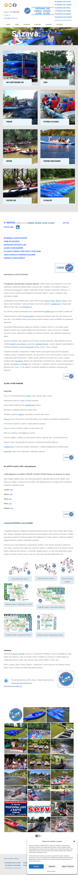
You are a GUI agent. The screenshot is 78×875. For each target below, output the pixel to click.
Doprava (9, 161)
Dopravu (7, 419)
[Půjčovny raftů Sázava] (39, 746)
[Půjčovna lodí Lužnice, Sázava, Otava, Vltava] (27, 11)
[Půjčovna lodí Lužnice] (16, 715)
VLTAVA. (51, 223)
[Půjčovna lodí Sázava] (39, 730)
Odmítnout (52, 866)
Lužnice (47, 301)
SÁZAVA (38, 223)
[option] (39, 36)
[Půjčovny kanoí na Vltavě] (62, 777)
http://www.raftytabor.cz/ (13, 686)
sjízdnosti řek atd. (41, 344)
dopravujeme (29, 316)
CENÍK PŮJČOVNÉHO (12, 241)
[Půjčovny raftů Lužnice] (62, 730)
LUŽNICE (30, 223)
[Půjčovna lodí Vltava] (15, 777)
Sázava (58, 301)
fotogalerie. (19, 361)
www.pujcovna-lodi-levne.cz (63, 20)
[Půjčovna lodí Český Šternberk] (39, 824)
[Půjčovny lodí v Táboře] (15, 730)
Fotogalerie (47, 200)
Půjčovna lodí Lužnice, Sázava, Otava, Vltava (42, 11)
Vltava (64, 301)
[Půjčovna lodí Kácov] (15, 761)
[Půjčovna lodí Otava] (62, 793)
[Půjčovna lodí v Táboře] (15, 824)
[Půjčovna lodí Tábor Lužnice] (39, 808)
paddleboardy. (56, 304)
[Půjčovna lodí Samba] (62, 746)
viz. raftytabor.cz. (26, 307)
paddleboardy (30, 405)
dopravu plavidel (18, 654)
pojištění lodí (48, 311)
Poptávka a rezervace (51, 122)
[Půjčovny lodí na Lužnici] (15, 746)
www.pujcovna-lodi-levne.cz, (21, 683)
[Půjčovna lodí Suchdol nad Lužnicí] (15, 793)
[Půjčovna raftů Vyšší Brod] (39, 777)
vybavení (21, 414)
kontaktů (12, 344)
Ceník (45, 82)
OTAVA (44, 223)
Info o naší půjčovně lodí (15, 82)
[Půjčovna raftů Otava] (39, 761)
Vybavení (9, 122)
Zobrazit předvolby (68, 866)
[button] (74, 841)
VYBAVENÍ (8, 523)
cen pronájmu (21, 344)
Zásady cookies (51, 871)
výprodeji (24, 364)
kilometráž (29, 347)
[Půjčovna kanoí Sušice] (62, 761)
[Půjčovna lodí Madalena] (62, 808)
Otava (53, 301)
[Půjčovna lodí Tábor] (34, 714)
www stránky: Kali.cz (11, 858)
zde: (11, 490)
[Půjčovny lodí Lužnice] (58, 714)
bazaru (16, 364)
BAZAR (24, 523)
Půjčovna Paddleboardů (51, 161)
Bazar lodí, (8, 451)
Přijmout (36, 866)
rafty (22, 400)
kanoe (29, 396)
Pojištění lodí (11, 200)
